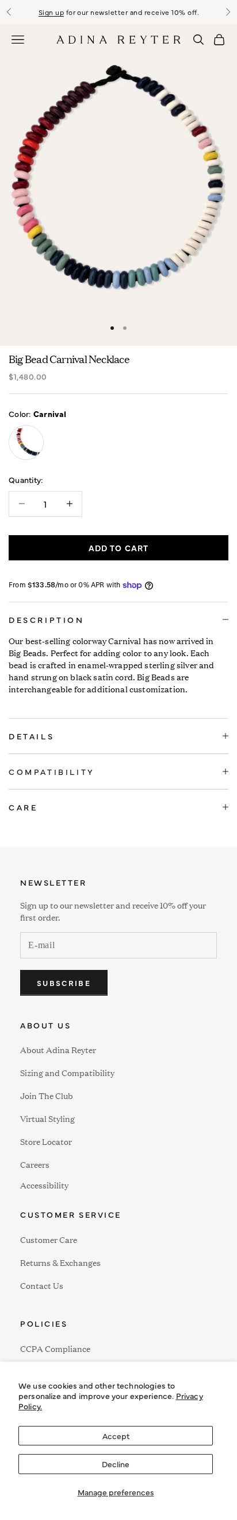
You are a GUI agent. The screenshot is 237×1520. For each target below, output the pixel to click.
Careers (34, 1164)
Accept (115, 1435)
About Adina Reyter (58, 1049)
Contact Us (41, 1285)
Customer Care (48, 1239)
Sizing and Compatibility (67, 1072)
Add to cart (119, 548)
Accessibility (44, 1183)
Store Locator (46, 1141)
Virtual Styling (47, 1118)
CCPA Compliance (55, 1348)
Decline (115, 1464)
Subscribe (64, 982)
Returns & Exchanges (60, 1262)
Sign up (51, 12)
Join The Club (46, 1095)
